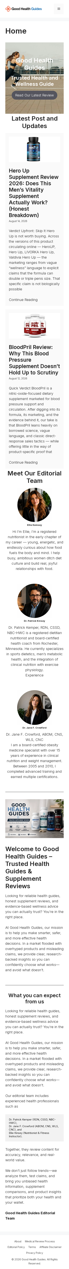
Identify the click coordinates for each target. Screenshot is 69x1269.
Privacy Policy (34, 1253)
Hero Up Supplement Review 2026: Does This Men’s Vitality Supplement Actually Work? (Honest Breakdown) (34, 192)
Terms (32, 1247)
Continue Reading (23, 299)
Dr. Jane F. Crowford (34, 727)
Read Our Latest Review (34, 95)
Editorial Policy (16, 1247)
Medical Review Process (40, 1241)
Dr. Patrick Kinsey (34, 620)
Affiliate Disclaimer (50, 1247)
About (17, 1241)
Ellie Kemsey (34, 524)
